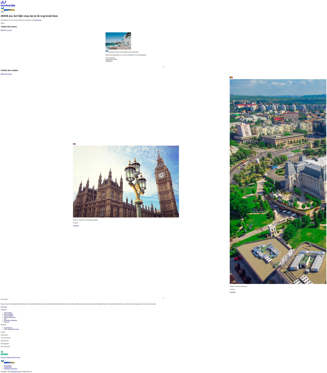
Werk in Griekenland (9, 317)
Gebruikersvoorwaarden (10, 368)
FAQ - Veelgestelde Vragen (11, 329)
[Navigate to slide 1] (163, 66)
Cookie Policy (8, 367)
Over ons (6, 322)
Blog (5, 318)
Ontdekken (76, 225)
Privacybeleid (7, 365)
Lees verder (4, 307)
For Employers (8, 327)
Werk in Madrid (8, 315)
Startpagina (38, 20)
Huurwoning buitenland (10, 320)
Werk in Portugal (8, 314)
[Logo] (163, 4)
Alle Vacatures (8, 312)
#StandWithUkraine (9, 10)
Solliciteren (109, 61)
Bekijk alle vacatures (6, 30)
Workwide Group (15, 371)
